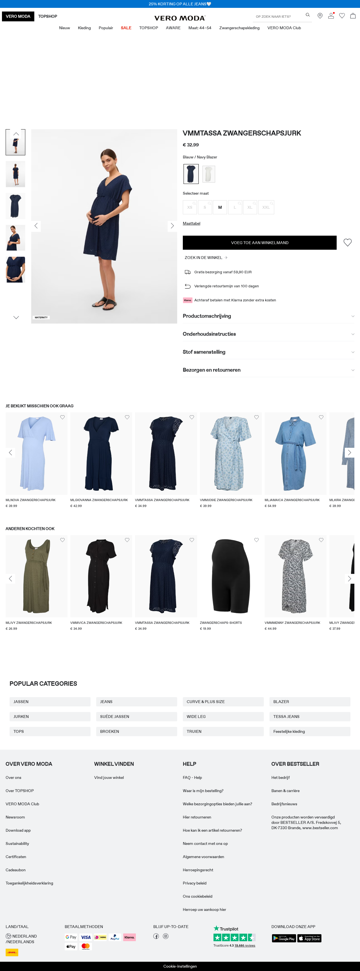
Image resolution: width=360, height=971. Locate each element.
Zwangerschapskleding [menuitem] (239, 28)
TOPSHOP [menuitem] (148, 28)
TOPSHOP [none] (47, 16)
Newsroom (15, 817)
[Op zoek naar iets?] (308, 15)
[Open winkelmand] (353, 16)
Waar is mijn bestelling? (203, 790)
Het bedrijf (280, 777)
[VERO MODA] (180, 19)
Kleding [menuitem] (84, 28)
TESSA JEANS (286, 716)
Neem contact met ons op (205, 843)
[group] (37, 463)
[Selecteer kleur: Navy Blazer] (191, 174)
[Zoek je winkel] (320, 17)
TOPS (19, 731)
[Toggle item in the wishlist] (347, 242)
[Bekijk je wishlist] (342, 17)
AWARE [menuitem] (173, 28)
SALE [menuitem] (126, 28)
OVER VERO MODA (29, 764)
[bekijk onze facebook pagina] (156, 937)
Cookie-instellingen (180, 966)
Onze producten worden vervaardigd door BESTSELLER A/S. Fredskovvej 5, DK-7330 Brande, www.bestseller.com (306, 822)
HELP (189, 764)
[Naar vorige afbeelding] (15, 134)
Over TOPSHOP (20, 790)
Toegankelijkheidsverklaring (29, 883)
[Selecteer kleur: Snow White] (208, 174)
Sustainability (17, 843)
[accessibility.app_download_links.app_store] (309, 942)
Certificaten (16, 856)
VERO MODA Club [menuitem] (284, 28)
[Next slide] (349, 453)
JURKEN (21, 716)
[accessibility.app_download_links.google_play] (284, 942)
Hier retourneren (197, 817)
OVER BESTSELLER (295, 764)
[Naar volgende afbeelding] (15, 317)
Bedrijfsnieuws (284, 804)
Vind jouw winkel (109, 777)
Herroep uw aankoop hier (204, 909)
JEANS (106, 701)
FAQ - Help (192, 777)
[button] (190, 207)
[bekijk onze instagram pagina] (165, 937)
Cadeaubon (16, 870)
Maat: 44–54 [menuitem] (200, 28)
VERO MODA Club (22, 804)
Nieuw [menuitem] (64, 28)
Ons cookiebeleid (197, 896)
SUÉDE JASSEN (114, 716)
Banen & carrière (285, 790)
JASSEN (21, 701)
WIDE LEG (196, 716)
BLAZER (281, 701)
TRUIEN (194, 731)
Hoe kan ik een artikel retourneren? (212, 830)
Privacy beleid (194, 883)
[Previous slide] (10, 453)
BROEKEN (109, 731)
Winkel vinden (114, 764)
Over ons (13, 777)
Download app (18, 830)
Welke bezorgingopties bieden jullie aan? (217, 804)
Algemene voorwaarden (203, 856)
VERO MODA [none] (18, 16)
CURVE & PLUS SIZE (206, 701)
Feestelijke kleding (289, 731)
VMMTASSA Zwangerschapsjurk (242, 133)
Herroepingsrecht (198, 870)
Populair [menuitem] (106, 28)
